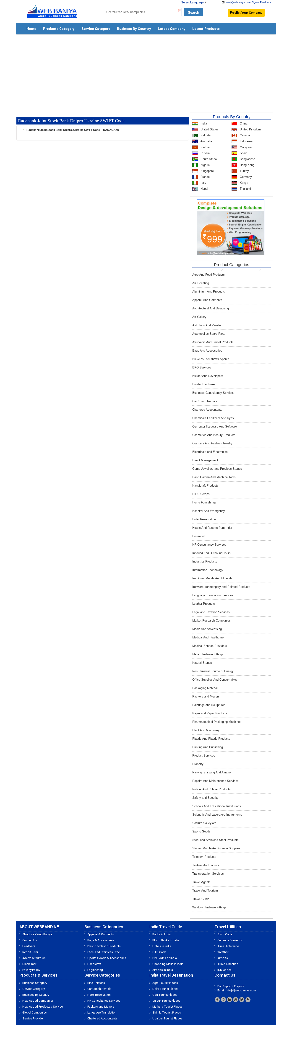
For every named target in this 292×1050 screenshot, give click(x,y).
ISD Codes (224, 970)
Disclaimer (29, 964)
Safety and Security (205, 797)
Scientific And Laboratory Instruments (217, 814)
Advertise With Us (34, 958)
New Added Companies (38, 1000)
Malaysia (245, 147)
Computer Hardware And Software (214, 426)
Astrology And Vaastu (206, 325)
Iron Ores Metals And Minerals (212, 578)
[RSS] (247, 999)
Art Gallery (199, 317)
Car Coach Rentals (204, 401)
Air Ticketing (200, 283)
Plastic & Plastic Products (104, 946)
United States (209, 129)
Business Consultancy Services (213, 392)
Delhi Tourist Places (165, 988)
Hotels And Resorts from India (212, 527)
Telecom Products (204, 856)
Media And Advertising (207, 629)
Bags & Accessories (100, 940)
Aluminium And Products (208, 291)
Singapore (207, 171)
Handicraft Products (205, 485)
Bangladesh (247, 159)
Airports (222, 958)
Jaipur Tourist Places (166, 1000)
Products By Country (231, 116)
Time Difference (228, 946)
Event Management (205, 460)
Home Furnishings (204, 502)
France (205, 177)
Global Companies (34, 1012)
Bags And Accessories (207, 350)
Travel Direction (227, 964)
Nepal (204, 188)
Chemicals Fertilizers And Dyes (213, 418)
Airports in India (162, 970)
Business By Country (134, 29)
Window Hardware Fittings (209, 907)
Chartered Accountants (207, 409)
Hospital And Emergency (208, 511)
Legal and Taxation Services (211, 612)
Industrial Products (204, 561)
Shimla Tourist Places (166, 1012)
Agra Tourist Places (165, 983)
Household (199, 536)
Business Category (34, 983)
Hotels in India (161, 946)
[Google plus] (223, 999)
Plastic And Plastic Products (211, 738)
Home (31, 29)
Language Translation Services (212, 595)
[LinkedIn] (229, 999)
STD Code (159, 952)
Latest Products (206, 29)
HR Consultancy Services (209, 544)
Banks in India (161, 934)
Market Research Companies (211, 620)
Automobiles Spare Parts (208, 333)
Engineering (95, 970)
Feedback (265, 2)
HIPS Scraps (201, 494)
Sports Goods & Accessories (106, 958)
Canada (244, 135)
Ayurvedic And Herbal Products (213, 342)
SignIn (255, 2)
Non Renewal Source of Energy (213, 671)
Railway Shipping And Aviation (212, 772)
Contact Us (29, 940)
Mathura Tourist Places (167, 1006)
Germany (245, 177)
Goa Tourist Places (164, 994)
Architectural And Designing (210, 308)
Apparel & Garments (100, 934)
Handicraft (94, 964)
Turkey (244, 171)
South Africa (208, 159)
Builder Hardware (203, 384)
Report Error (30, 952)
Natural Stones (202, 662)
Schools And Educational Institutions (216, 806)
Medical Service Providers (209, 646)
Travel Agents (201, 882)
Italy (203, 182)
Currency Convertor (229, 940)
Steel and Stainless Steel (103, 952)
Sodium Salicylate (204, 823)
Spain (243, 153)
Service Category (95, 29)
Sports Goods (201, 831)
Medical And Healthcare (208, 637)
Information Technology (207, 570)
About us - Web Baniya (37, 934)
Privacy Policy (31, 970)
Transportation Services (208, 873)
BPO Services (201, 367)
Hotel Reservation (204, 519)
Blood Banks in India (165, 940)
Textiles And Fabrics (205, 865)
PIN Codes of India (164, 958)
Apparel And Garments (207, 300)
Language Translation (101, 1012)
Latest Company (171, 29)
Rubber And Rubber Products (211, 789)
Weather (222, 952)
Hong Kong (246, 165)
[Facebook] (217, 999)
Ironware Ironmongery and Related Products (221, 587)
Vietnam (205, 147)
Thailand (245, 188)
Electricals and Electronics (210, 452)
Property (197, 764)
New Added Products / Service (42, 1006)
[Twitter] (241, 999)
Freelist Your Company (246, 12)
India (203, 123)
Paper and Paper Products (209, 713)
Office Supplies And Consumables (214, 679)
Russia (205, 153)
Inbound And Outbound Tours (211, 553)
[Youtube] (235, 999)
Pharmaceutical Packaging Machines (216, 721)
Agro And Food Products (208, 274)
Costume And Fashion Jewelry (212, 443)
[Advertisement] (146, 71)
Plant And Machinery (206, 730)
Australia (206, 141)
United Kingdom (250, 129)
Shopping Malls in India (167, 964)
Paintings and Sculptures (208, 705)
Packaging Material (205, 688)
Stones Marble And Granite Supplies (216, 848)
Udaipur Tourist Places (167, 1018)
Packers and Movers (206, 696)
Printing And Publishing (207, 747)
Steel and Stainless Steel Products (215, 840)
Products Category (59, 29)
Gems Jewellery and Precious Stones (217, 468)
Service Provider (33, 1018)
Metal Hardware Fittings (208, 654)
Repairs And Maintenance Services (215, 781)
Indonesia (246, 141)
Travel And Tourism (205, 890)
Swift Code (224, 934)
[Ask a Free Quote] (230, 227)
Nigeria (205, 165)
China (243, 123)
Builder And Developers (207, 376)
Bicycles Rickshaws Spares (210, 359)
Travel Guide (200, 899)
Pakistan (206, 135)
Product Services (203, 755)
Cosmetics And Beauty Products (213, 435)
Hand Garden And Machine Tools (214, 477)
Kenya (243, 182)
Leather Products (203, 603)
